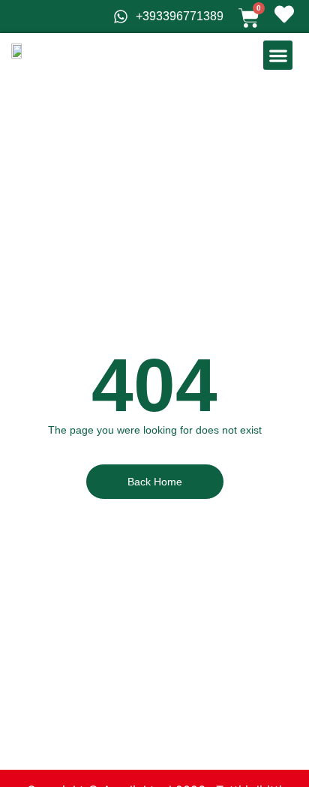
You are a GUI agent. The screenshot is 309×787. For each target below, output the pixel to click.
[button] (277, 55)
